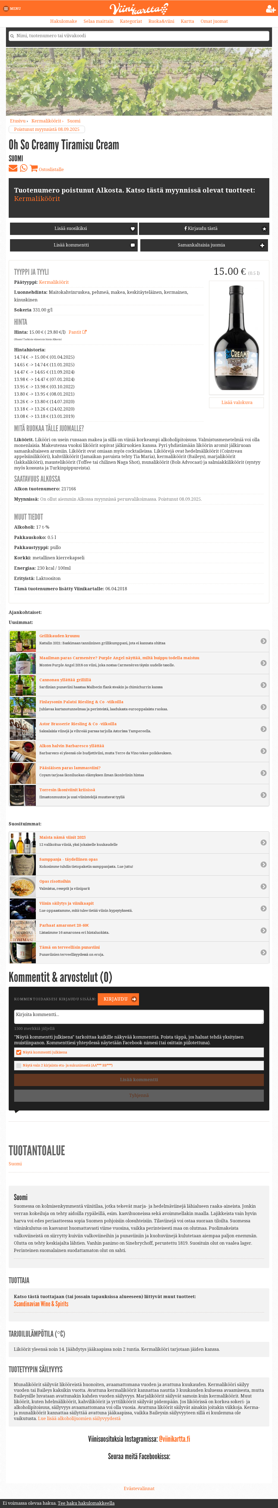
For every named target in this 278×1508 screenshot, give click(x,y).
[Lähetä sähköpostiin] (13, 168)
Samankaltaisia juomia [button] (201, 245)
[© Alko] (236, 338)
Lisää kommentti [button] (71, 245)
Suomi (73, 121)
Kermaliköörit (37, 199)
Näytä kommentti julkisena (45, 1052)
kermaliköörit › (48, 121)
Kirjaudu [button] (115, 999)
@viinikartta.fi (174, 1439)
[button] (12, 9)
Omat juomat (214, 21)
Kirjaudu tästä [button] (202, 228)
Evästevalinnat (139, 1488)
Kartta (187, 21)
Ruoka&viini (161, 21)
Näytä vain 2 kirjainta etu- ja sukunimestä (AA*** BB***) (68, 1065)
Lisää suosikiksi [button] (71, 228)
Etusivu (18, 121)
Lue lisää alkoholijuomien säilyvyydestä (79, 1418)
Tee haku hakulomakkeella (86, 1503)
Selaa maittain (98, 21)
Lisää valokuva (236, 402)
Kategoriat (131, 21)
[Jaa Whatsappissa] (23, 168)
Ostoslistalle (51, 169)
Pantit (75, 332)
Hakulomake (63, 21)
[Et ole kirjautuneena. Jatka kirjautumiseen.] (271, 9)
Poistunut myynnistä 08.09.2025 (47, 129)
